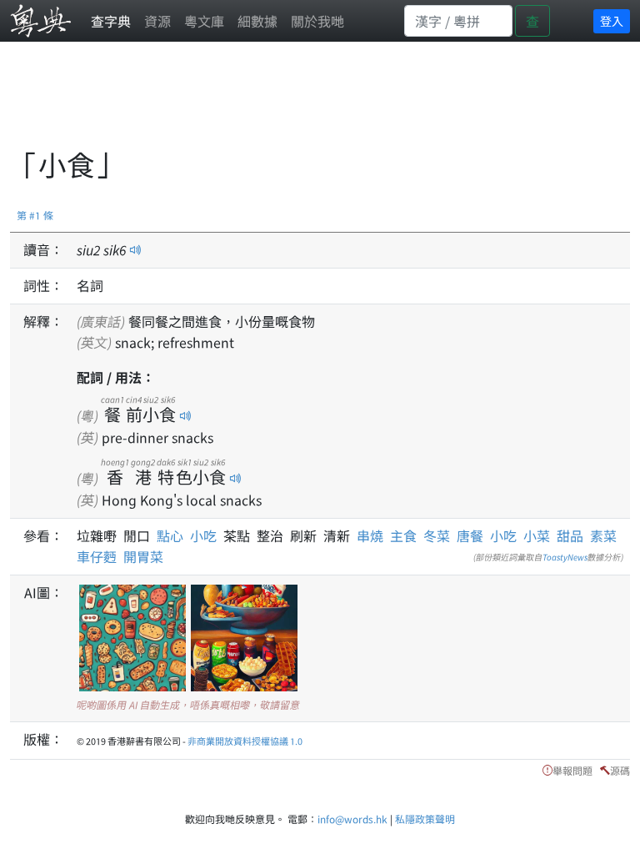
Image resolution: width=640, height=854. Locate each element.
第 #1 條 (35, 215)
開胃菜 (143, 556)
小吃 (206, 535)
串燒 (370, 535)
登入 (611, 21)
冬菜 (436, 535)
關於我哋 (317, 21)
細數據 (258, 21)
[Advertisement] (313, 104)
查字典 (111, 21)
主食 (403, 535)
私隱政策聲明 (425, 818)
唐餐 (470, 535)
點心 (173, 535)
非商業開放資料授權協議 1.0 (245, 740)
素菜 (603, 535)
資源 (157, 21)
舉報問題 (572, 770)
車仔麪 (97, 556)
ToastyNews (565, 556)
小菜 (536, 535)
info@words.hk (353, 818)
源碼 (620, 770)
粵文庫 (204, 21)
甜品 (570, 535)
